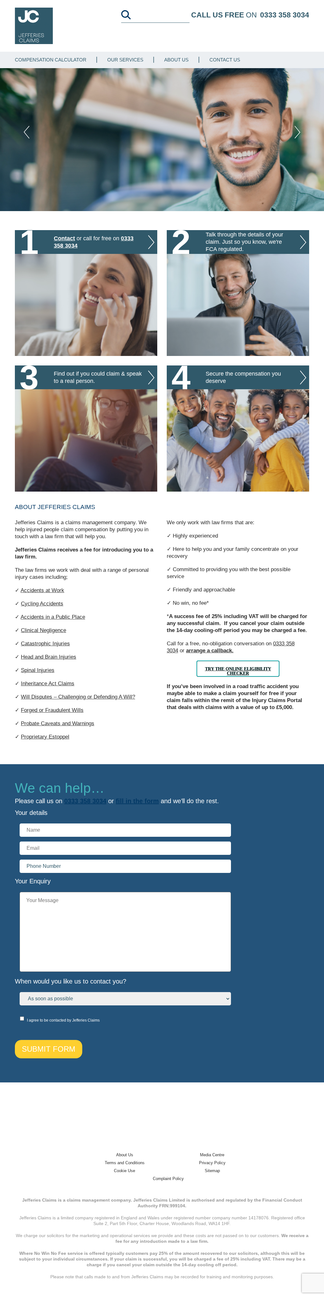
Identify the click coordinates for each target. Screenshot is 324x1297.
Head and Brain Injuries (48, 657)
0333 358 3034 (284, 15)
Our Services (125, 59)
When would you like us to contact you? (70, 981)
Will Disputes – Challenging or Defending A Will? (78, 697)
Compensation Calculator (50, 59)
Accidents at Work (42, 590)
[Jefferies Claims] (34, 26)
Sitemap (212, 1170)
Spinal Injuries (37, 670)
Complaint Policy (168, 1178)
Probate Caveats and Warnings (57, 723)
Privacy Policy (212, 1162)
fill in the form (137, 800)
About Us (176, 59)
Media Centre (212, 1154)
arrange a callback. (210, 651)
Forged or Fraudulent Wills (52, 710)
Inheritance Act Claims (47, 684)
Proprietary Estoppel (45, 737)
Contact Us (224, 59)
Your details (31, 812)
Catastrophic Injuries (45, 644)
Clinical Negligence (43, 630)
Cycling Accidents (42, 604)
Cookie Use (124, 1170)
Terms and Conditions (125, 1162)
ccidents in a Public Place (54, 617)
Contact (64, 238)
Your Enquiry (33, 881)
